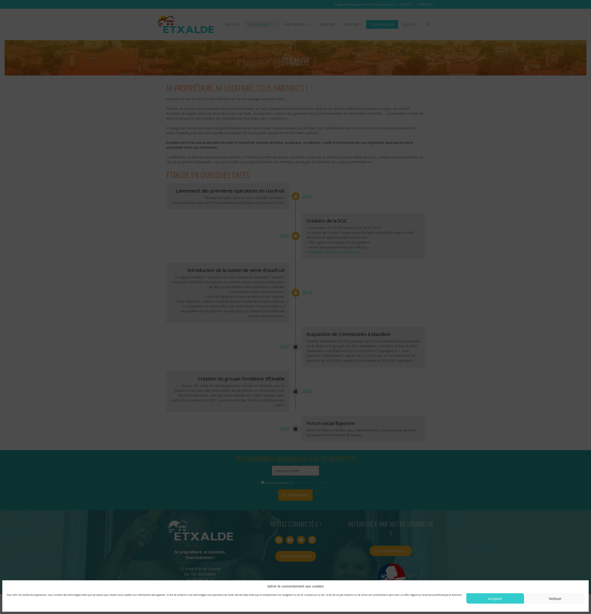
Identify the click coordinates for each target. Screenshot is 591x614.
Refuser (555, 598)
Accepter (495, 598)
